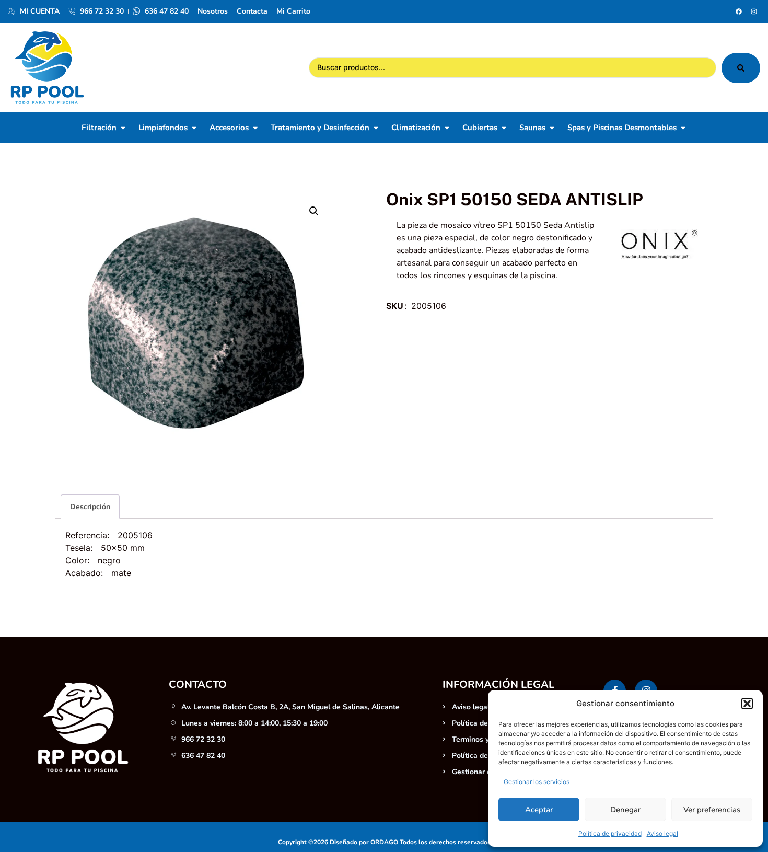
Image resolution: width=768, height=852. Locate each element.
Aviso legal (662, 833)
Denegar (625, 809)
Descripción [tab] (90, 507)
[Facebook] (738, 11)
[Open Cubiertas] (504, 128)
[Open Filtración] (123, 128)
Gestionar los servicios (536, 782)
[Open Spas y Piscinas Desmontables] (683, 128)
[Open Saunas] (552, 128)
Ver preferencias (711, 809)
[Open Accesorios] (255, 128)
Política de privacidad (610, 833)
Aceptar (539, 809)
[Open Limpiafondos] (194, 128)
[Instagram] (754, 11)
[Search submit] (741, 68)
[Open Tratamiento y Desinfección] (376, 128)
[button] (747, 703)
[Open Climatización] (447, 128)
